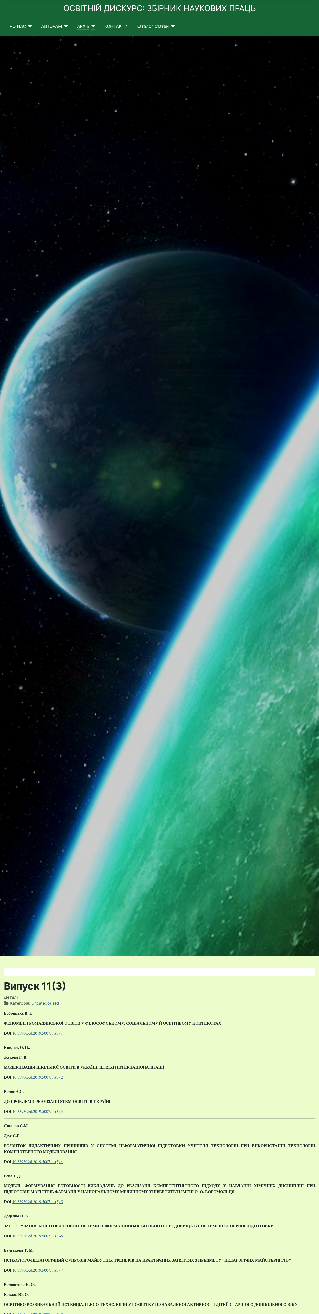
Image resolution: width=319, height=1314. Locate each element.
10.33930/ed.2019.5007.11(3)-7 (37, 1270)
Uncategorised (45, 1003)
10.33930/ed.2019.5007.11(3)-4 (37, 1161)
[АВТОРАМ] (65, 26)
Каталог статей (152, 26)
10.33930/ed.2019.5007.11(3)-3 (37, 1111)
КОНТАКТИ (116, 26)
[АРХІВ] (92, 26)
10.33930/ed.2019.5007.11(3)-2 (37, 1077)
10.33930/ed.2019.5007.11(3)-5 (37, 1201)
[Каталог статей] (172, 26)
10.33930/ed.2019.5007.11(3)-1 (37, 1033)
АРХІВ (83, 26)
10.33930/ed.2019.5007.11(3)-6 (37, 1235)
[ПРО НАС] (29, 26)
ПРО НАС (16, 26)
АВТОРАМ (51, 26)
